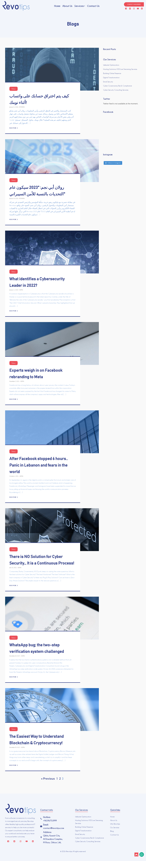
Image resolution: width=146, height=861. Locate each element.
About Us (67, 5)
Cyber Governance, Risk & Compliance (117, 86)
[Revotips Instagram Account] (134, 9)
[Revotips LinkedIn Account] (142, 9)
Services (79, 5)
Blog (112, 831)
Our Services (114, 827)
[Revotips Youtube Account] (138, 9)
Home (57, 5)
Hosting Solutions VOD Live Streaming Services (120, 69)
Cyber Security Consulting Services (115, 90)
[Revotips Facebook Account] (126, 9)
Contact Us (93, 5)
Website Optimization (111, 65)
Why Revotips (115, 824)
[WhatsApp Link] (141, 854)
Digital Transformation (111, 77)
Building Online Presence (112, 73)
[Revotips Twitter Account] (130, 9)
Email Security (108, 82)
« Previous (48, 778)
